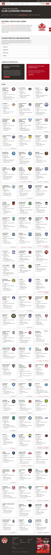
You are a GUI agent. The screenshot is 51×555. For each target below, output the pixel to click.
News (27, 3)
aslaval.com (38, 97)
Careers (21, 539)
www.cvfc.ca (5, 213)
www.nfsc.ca (22, 357)
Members (13, 542)
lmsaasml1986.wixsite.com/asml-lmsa (9, 260)
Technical (4, 55)
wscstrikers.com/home (39, 529)
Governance (5, 46)
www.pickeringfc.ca (6, 410)
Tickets (47, 3)
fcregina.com (38, 289)
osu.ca (21, 393)
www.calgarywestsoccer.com (24, 213)
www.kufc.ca (5, 324)
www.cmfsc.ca (38, 243)
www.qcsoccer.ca (39, 410)
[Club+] (38, 1)
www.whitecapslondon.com (24, 529)
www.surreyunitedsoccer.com (24, 463)
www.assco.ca (22, 114)
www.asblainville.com (23, 97)
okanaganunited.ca (6, 393)
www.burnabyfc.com (39, 162)
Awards (29, 542)
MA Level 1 (11, 14)
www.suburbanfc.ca (39, 444)
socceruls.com (38, 479)
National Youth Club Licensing (22, 14)
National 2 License (37, 14)
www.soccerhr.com (6, 228)
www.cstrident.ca (22, 272)
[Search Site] (38, 3)
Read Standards (6, 76)
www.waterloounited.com (7, 512)
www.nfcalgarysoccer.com (7, 195)
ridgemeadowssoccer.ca (23, 426)
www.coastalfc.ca (22, 243)
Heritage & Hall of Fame (23, 542)
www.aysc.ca (22, 145)
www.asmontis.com (6, 113)
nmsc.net (37, 358)
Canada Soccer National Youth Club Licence (9, 25)
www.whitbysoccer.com (6, 529)
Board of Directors (30, 539)
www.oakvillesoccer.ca (39, 374)
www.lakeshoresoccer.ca (40, 324)
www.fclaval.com (22, 289)
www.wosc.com (38, 514)
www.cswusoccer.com (39, 195)
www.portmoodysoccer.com (24, 410)
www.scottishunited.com (7, 290)
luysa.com (4, 342)
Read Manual (31, 74)
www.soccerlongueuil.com (7, 243)
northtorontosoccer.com (7, 374)
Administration (5, 49)
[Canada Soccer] (3, 4)
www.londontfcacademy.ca (24, 342)
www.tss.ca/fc (22, 479)
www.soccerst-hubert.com (24, 227)
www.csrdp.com (38, 228)
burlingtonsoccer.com (6, 162)
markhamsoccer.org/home (40, 341)
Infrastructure (5, 52)
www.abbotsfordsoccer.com (7, 99)
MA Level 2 (15, 14)
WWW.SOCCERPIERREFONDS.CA (25, 130)
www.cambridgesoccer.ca (40, 212)
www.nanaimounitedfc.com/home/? (8, 357)
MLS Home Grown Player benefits (11, 27)
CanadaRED (42, 3)
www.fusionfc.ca (22, 306)
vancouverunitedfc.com (23, 497)
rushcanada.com (38, 426)
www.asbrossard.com (39, 114)
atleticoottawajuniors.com (7, 145)
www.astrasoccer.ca (39, 129)
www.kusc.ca (22, 324)
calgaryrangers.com (23, 195)
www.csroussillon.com (39, 260)
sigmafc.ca (5, 444)
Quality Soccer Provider (5, 14)
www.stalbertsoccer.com (23, 445)
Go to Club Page (45, 131)
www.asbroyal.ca (6, 130)
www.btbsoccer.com (39, 145)
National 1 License (31, 14)
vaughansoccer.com (39, 496)
